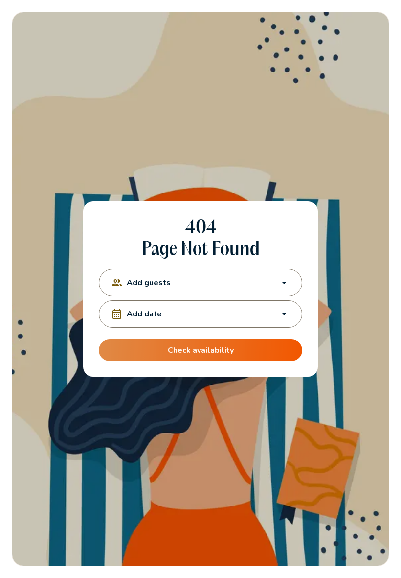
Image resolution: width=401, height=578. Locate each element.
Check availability (201, 350)
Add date (144, 314)
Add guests (149, 282)
